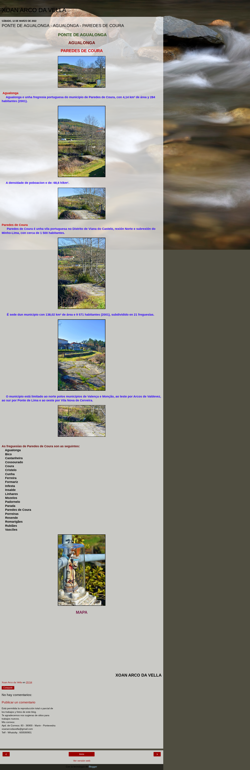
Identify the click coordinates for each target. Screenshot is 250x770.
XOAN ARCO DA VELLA (34, 10)
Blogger (93, 766)
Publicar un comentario (18, 702)
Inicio (81, 754)
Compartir (8, 688)
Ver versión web (81, 760)
